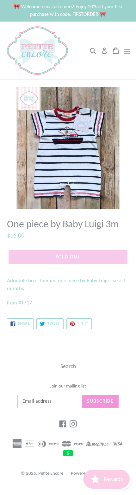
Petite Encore (50, 473)
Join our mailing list (68, 386)
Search (68, 367)
